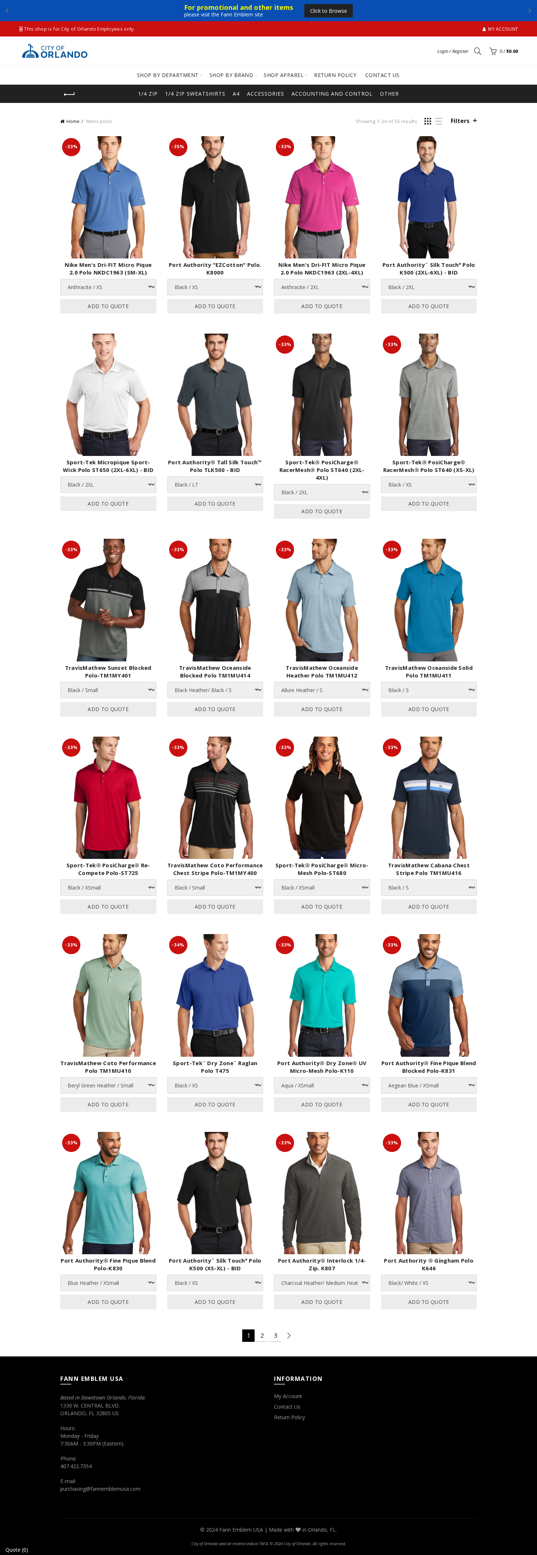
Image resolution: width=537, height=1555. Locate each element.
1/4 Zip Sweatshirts (195, 93)
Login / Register (452, 51)
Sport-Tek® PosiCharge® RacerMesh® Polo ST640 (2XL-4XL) (322, 469)
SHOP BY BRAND (231, 75)
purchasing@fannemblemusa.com (100, 1488)
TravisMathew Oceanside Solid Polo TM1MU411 (429, 671)
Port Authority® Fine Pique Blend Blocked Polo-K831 (428, 1066)
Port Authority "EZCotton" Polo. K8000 (215, 268)
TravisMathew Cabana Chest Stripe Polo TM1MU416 (429, 868)
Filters (460, 121)
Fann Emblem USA (241, 1529)
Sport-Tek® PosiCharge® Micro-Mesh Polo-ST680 (322, 868)
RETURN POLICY (335, 75)
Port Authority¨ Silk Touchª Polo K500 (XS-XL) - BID (215, 1264)
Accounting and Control (332, 93)
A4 (236, 93)
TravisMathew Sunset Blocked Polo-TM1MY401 (108, 671)
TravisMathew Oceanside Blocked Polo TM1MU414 (215, 671)
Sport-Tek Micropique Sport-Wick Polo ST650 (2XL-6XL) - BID (108, 465)
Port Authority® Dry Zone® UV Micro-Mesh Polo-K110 (321, 1066)
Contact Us (287, 1406)
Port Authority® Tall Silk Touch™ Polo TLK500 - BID (215, 465)
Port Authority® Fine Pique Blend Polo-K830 (108, 1264)
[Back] (69, 94)
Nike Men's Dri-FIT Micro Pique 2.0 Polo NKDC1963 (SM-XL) (108, 268)
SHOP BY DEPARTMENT (168, 75)
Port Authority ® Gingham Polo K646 (428, 1264)
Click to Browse (328, 10)
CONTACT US (382, 75)
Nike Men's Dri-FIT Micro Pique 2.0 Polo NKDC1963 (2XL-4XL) (321, 268)
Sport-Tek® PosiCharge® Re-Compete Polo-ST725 (108, 868)
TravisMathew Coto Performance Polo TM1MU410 (108, 1066)
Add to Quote (108, 306)
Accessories (265, 93)
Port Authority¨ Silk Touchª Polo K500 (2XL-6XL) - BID (428, 268)
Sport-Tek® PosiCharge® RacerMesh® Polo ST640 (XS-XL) (429, 465)
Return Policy (289, 1417)
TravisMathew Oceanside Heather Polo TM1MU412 (322, 671)
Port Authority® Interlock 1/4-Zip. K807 (322, 1264)
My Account (288, 1396)
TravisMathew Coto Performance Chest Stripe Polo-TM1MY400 (215, 868)
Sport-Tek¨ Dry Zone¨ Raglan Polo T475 (215, 1066)
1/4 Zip (148, 93)
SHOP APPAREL (284, 75)
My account (503, 29)
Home (73, 121)
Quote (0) (16, 1549)
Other (389, 93)
